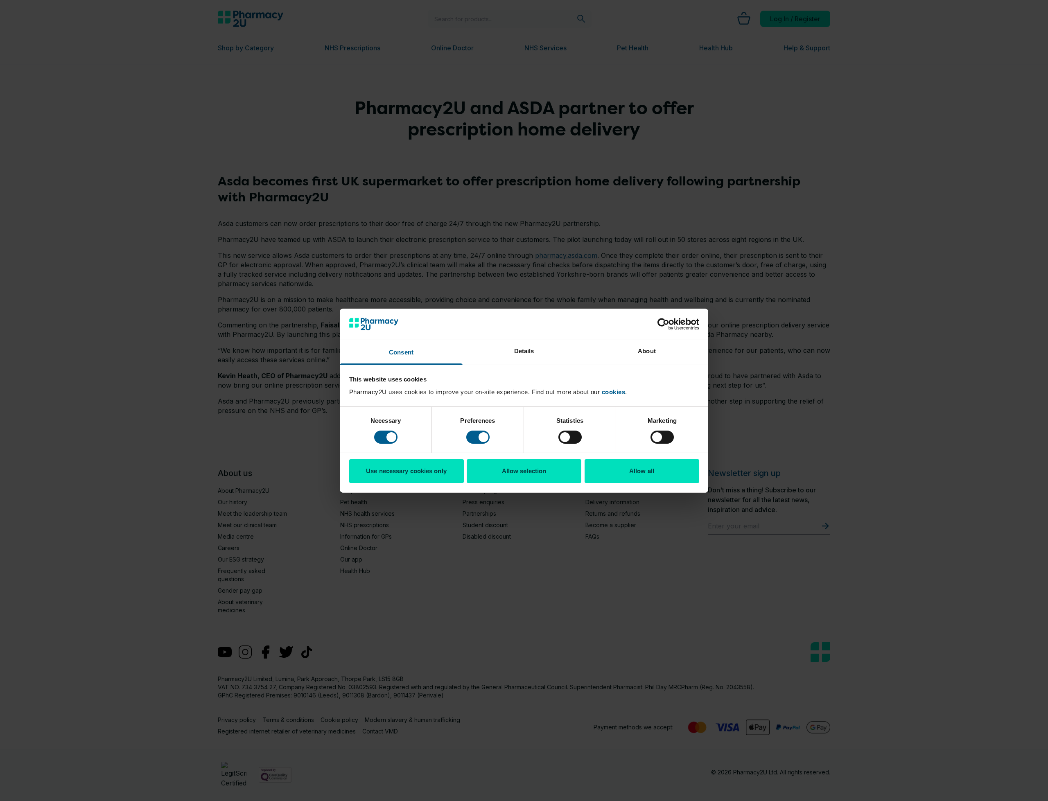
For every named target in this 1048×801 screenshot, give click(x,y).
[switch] (478, 437)
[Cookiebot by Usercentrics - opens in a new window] (663, 324)
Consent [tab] (401, 352)
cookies (614, 391)
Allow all (641, 470)
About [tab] (647, 350)
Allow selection (524, 470)
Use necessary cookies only (406, 470)
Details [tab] (524, 350)
